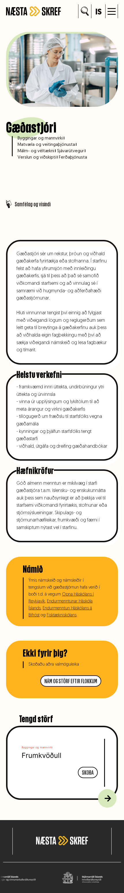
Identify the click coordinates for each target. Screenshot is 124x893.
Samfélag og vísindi (32, 204)
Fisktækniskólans (61, 615)
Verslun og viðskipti (37, 157)
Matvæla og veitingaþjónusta (46, 145)
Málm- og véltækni (36, 151)
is (98, 12)
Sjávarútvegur (70, 151)
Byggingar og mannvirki (40, 138)
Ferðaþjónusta (73, 157)
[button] (112, 11)
